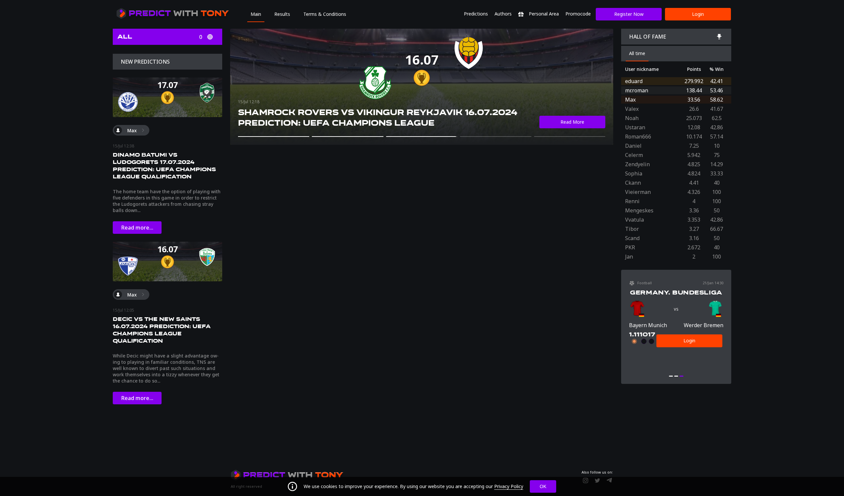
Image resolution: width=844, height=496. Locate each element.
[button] (273, 136)
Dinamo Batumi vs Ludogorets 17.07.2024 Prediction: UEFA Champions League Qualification (164, 165)
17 (651, 334)
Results (282, 14)
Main (256, 14)
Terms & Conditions (324, 14)
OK (543, 486)
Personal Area (543, 14)
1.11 (634, 334)
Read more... (137, 227)
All (124, 37)
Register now (629, 14)
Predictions (476, 14)
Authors (503, 14)
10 (644, 334)
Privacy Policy (508, 486)
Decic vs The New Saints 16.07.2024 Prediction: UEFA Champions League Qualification (162, 330)
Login (698, 14)
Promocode (578, 14)
